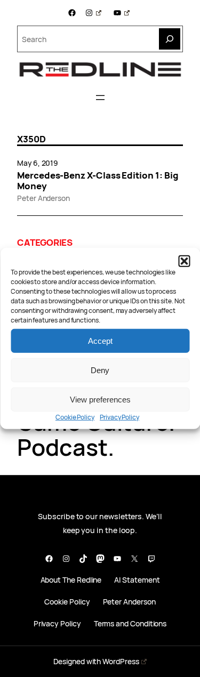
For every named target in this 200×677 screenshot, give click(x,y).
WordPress (120, 661)
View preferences (100, 399)
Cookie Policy (74, 417)
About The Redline (71, 580)
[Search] (169, 39)
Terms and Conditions (130, 623)
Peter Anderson (43, 198)
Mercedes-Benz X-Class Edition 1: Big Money (97, 180)
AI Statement (136, 580)
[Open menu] (100, 97)
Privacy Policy (119, 417)
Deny (100, 369)
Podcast (62, 447)
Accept (100, 340)
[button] (184, 261)
